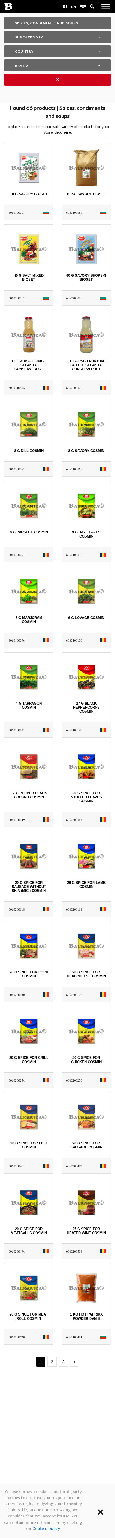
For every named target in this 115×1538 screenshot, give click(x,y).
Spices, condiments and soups (46, 23)
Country (24, 51)
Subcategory (29, 37)
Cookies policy (46, 1528)
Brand (21, 65)
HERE (67, 132)
